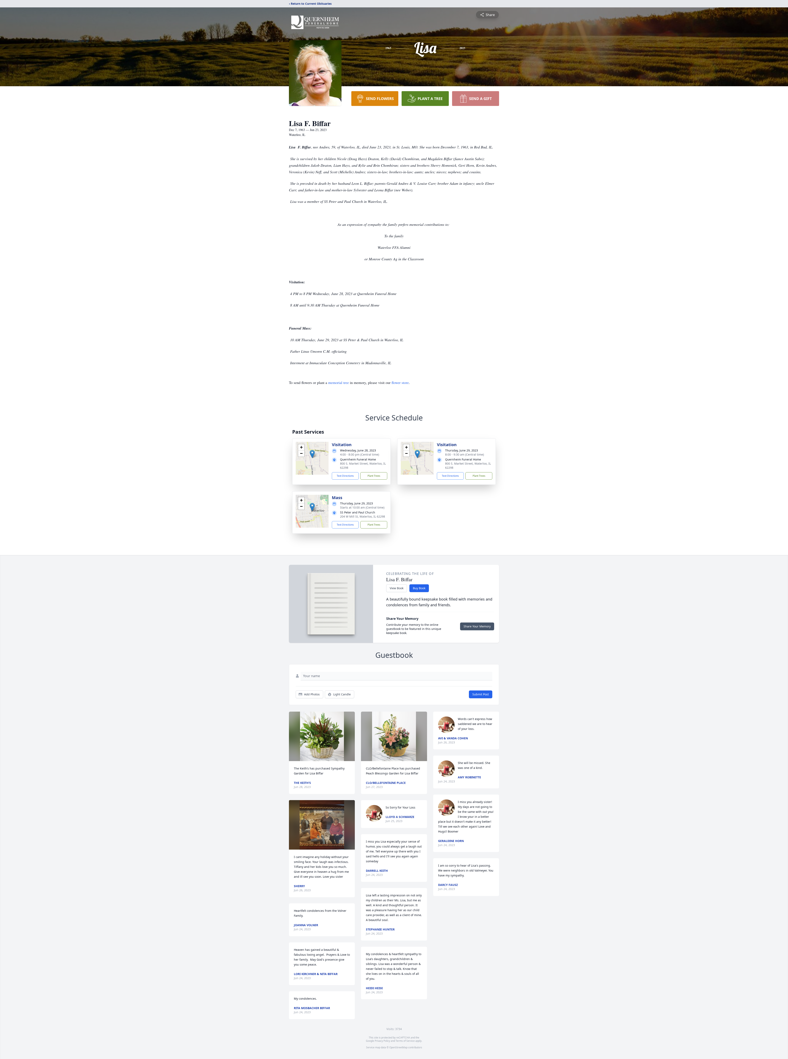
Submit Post (480, 694)
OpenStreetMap (398, 1047)
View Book (396, 588)
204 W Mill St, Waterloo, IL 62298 (362, 516)
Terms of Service (405, 1041)
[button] (312, 454)
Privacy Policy (382, 1041)
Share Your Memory (477, 626)
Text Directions (345, 476)
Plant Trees (374, 476)
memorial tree (338, 382)
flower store (400, 382)
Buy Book (419, 588)
